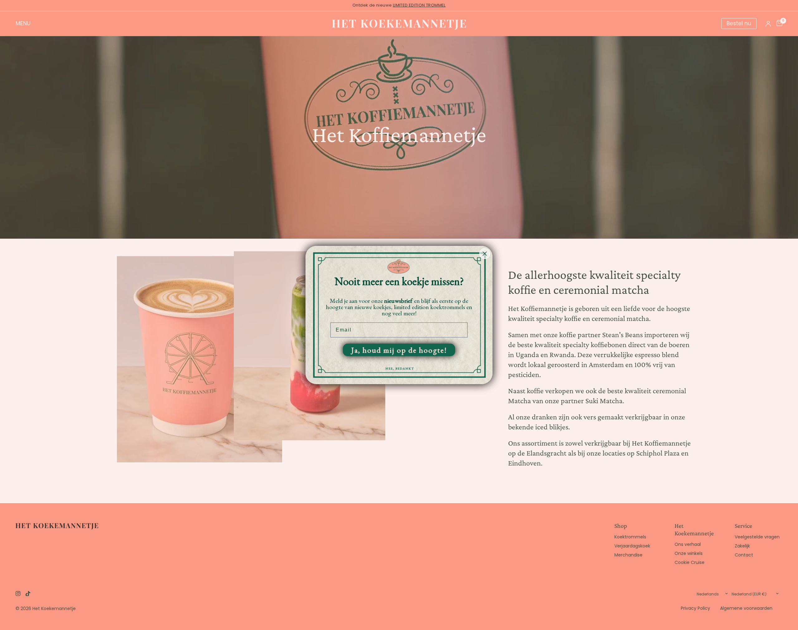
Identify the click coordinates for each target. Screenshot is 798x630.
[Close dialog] (484, 253)
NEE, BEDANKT (400, 368)
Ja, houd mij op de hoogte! (399, 350)
